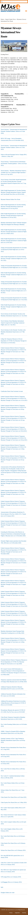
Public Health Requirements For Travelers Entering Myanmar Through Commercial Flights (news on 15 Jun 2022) (13, 306)
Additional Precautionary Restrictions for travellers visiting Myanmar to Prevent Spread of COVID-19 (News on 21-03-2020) (13, 703)
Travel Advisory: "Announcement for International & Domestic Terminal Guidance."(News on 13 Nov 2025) (14, 147)
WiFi (2, 887)
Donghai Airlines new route (7, 892)
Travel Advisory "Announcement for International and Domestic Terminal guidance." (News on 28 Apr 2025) (14, 163)
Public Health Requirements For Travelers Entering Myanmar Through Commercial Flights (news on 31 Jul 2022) (13, 290)
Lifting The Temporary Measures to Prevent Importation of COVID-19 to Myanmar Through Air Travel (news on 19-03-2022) (14, 340)
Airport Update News (10, 19)
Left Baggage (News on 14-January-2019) (11, 882)
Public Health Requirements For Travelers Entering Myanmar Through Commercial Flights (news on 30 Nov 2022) (13, 258)
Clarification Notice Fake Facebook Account (12, 391)
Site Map (24, 912)
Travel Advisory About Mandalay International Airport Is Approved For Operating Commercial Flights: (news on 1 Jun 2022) (12, 322)
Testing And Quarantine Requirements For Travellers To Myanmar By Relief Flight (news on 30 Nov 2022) (14, 249)
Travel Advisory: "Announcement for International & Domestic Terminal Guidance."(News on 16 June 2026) (14, 131)
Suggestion (17, 912)
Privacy (10, 912)
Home (2, 19)
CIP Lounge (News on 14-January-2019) (11, 877)
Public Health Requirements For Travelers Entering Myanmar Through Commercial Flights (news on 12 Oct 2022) (13, 274)
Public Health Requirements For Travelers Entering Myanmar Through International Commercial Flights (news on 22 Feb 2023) (14, 240)
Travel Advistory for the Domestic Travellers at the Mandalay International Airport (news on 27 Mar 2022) (13, 331)
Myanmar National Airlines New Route (10, 199)
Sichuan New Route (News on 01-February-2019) (13, 850)
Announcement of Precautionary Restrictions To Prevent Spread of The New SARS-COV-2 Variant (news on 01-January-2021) (13, 514)
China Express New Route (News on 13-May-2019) (14, 802)
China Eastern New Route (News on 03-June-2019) (13, 797)
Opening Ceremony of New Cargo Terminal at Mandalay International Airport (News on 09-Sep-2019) (13, 740)
